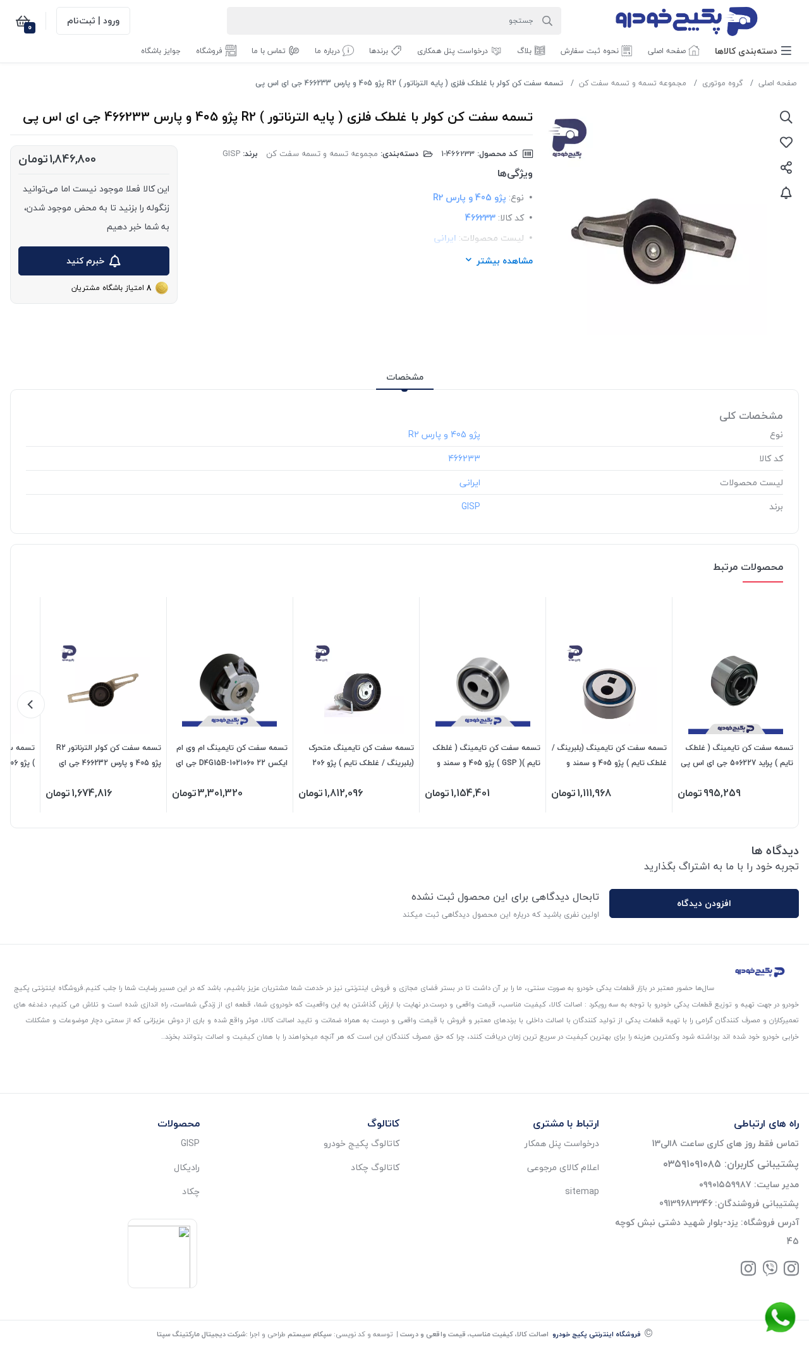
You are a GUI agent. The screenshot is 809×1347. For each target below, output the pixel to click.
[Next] (31, 704)
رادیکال (187, 1167)
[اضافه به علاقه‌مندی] (786, 142)
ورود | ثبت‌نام (93, 20)
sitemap (582, 1191)
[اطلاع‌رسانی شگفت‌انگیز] (786, 192)
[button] (753, 51)
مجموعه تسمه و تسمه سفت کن (632, 83)
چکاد (191, 1191)
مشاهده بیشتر (505, 261)
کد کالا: (511, 218)
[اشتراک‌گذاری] (786, 167)
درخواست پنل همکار (562, 1143)
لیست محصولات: (491, 238)
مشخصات (404, 377)
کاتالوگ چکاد (375, 1167)
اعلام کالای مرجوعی (563, 1167)
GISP (231, 153)
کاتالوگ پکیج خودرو (361, 1143)
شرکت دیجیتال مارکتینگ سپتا (201, 1334)
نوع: (516, 197)
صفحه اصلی (777, 83)
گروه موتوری (722, 83)
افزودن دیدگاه (704, 903)
